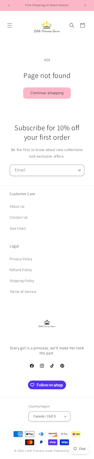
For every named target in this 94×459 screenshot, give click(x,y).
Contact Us (19, 217)
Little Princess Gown (39, 450)
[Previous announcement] (9, 5)
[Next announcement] (85, 5)
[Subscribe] (79, 170)
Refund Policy (21, 270)
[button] (9, 25)
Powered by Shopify (67, 450)
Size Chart (18, 228)
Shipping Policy (22, 281)
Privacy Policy (21, 259)
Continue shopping (47, 93)
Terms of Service (23, 292)
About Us (17, 206)
